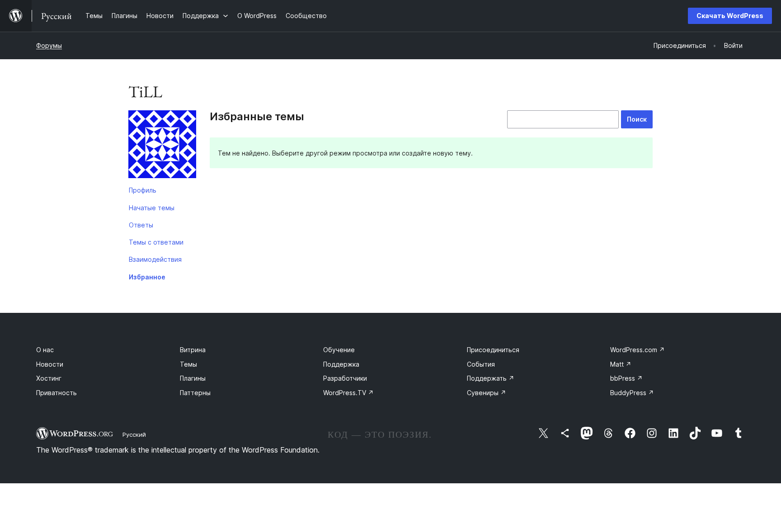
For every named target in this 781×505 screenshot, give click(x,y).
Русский (134, 434)
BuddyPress (632, 392)
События (481, 364)
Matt (620, 364)
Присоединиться (493, 350)
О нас (45, 350)
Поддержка (341, 364)
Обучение (339, 350)
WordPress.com (637, 350)
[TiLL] (162, 146)
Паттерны (195, 392)
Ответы (141, 225)
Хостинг (48, 378)
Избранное (147, 277)
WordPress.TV (348, 392)
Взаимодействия (155, 259)
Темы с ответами (156, 242)
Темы (188, 364)
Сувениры (486, 392)
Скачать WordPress (729, 15)
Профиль (142, 190)
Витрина (193, 350)
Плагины (193, 378)
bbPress (626, 378)
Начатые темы (151, 208)
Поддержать (490, 378)
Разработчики (345, 378)
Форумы (49, 45)
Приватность (56, 392)
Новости (49, 364)
